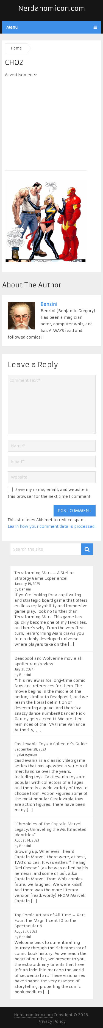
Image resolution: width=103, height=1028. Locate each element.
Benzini (49, 304)
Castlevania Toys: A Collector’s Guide (51, 743)
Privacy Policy (51, 1021)
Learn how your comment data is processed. (52, 526)
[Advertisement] (51, 122)
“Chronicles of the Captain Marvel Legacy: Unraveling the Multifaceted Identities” (50, 829)
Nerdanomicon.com (51, 8)
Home (16, 48)
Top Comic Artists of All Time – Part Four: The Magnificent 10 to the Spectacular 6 (50, 920)
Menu (12, 27)
